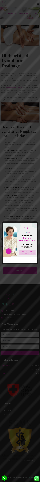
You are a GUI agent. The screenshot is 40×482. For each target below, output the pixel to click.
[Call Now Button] (4, 478)
